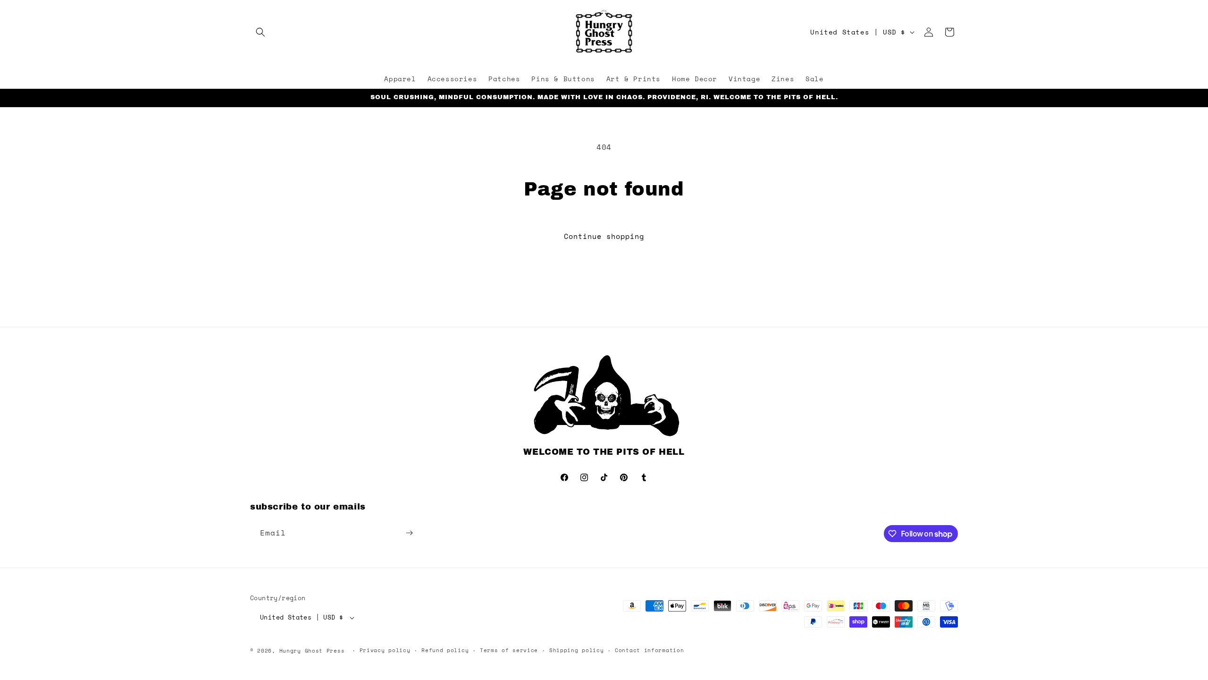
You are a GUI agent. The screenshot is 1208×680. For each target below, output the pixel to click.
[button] (260, 32)
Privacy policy (385, 650)
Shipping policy (576, 650)
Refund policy (445, 650)
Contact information (649, 650)
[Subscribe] (409, 533)
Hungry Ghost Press (312, 650)
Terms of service (509, 650)
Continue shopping (604, 236)
